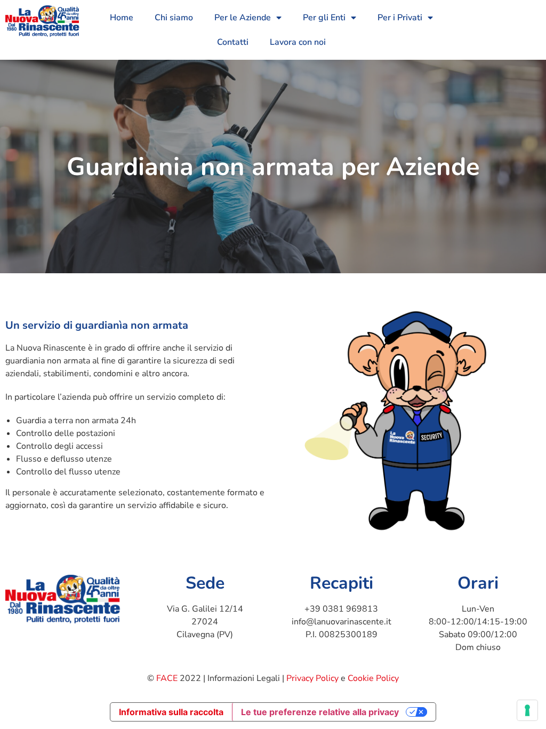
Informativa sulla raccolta (171, 712)
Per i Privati (400, 17)
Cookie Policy (373, 678)
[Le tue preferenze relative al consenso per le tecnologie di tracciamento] (527, 710)
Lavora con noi (298, 42)
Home (121, 17)
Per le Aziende (242, 17)
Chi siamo (174, 17)
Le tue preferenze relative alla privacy (320, 712)
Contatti (232, 42)
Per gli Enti (324, 17)
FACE (167, 678)
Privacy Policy (312, 678)
